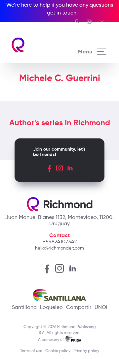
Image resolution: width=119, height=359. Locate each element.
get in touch (61, 13)
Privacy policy (86, 350)
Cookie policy (57, 350)
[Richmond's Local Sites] (95, 22)
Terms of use (31, 350)
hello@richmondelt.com (59, 248)
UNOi (101, 307)
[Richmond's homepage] (35, 45)
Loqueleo (51, 307)
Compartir (78, 307)
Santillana (24, 307)
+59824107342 (60, 241)
